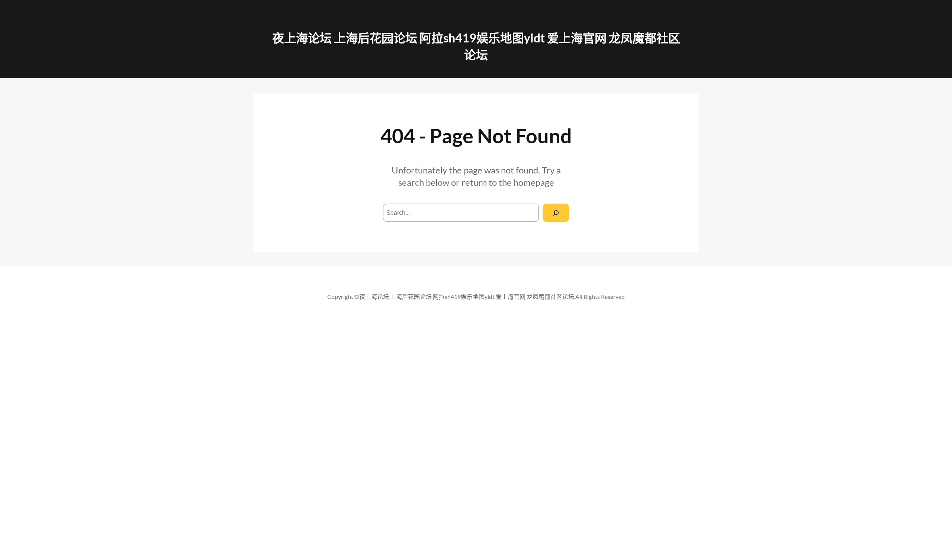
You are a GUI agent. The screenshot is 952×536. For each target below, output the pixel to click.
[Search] (556, 213)
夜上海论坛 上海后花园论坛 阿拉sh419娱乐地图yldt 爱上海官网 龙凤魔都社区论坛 (466, 296)
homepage (534, 182)
